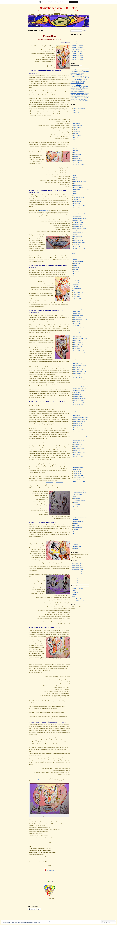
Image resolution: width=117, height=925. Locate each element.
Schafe (75, 97)
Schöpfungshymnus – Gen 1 (78, 280)
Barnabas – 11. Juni (77, 313)
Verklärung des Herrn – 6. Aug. (79, 246)
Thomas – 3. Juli (76, 479)
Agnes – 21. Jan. (76, 296)
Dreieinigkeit (84, 74)
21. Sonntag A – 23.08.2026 (77, 41)
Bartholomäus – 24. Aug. (78, 315)
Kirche (75, 86)
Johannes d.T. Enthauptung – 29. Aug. (80, 386)
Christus (79, 74)
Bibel (39, 14)
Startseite (32, 14)
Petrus (87, 93)
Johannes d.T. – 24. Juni (78, 222)
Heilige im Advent (76, 359)
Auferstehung (74, 71)
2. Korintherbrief (76, 123)
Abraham (75, 129)
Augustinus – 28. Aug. (77, 309)
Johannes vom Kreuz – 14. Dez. (79, 388)
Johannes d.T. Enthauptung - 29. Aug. (79, 600)
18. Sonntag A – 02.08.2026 (77, 47)
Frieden (72, 77)
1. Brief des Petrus (76, 112)
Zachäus (74, 193)
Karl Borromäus (49, 482)
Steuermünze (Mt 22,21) (78, 187)
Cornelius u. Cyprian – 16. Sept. (79, 332)
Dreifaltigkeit (73, 76)
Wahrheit (78, 100)
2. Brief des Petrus (76, 121)
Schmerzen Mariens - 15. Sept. (78, 598)
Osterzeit (83, 91)
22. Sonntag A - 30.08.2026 (77, 588)
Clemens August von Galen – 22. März (80, 329)
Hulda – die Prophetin (77, 160)
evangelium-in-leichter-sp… (77, 575)
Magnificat (75, 265)
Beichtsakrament (76, 498)
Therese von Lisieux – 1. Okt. (79, 477)
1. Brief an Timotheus (77, 110)
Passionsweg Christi (77, 273)
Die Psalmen (75, 150)
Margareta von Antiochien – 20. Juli (80, 419)
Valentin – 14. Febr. (77, 486)
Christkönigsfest (76, 203)
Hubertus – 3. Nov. (77, 367)
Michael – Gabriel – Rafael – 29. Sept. (80, 438)
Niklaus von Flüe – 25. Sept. (78, 448)
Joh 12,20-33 (75, 166)
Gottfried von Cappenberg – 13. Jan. (80, 352)
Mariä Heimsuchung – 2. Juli (78, 232)
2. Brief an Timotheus (77, 119)
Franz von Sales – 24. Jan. (78, 344)
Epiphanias (77, 76)
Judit (74, 169)
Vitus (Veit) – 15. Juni (77, 494)
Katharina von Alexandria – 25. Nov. (80, 396)
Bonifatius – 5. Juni (77, 323)
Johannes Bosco (65, 743)
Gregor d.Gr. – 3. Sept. (77, 354)
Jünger (72, 86)
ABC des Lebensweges (77, 510)
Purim (74, 535)
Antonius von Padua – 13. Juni (79, 307)
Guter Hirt (74, 79)
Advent (76, 70)
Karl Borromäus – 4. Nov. (78, 394)
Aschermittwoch (76, 513)
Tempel (76, 99)
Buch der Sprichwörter (77, 144)
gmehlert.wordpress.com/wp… (78, 563)
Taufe (85, 97)
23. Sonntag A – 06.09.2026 (77, 36)
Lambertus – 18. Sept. (77, 406)
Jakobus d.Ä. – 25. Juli (77, 375)
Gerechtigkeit (78, 78)
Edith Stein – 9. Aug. (77, 336)
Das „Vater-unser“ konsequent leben (80, 517)
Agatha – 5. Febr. (76, 294)
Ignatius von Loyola (43, 210)
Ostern (79, 91)
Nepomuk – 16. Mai (77, 446)
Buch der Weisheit (76, 146)
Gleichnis (86, 78)
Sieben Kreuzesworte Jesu (78, 540)
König (80, 86)
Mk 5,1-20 (75, 179)
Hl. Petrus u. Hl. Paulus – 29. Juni (79, 218)
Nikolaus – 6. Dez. (77, 450)
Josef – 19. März (76, 392)
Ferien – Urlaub (76, 525)
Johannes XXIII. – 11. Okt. (78, 390)
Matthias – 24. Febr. (77, 433)
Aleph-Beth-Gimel (76, 131)
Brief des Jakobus (76, 139)
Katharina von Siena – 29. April (79, 398)
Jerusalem (73, 85)
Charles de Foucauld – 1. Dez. (79, 327)
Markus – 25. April (77, 427)
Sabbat (72, 97)
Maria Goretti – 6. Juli (77, 425)
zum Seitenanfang (50, 870)
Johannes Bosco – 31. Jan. (78, 381)
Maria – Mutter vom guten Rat (79, 421)
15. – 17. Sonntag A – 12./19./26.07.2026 (80, 49)
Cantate (79, 73)
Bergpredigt (73, 73)
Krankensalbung (76, 506)
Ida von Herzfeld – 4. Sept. (78, 369)
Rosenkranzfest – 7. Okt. (78, 240)
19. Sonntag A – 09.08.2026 (77, 45)
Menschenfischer (76, 88)
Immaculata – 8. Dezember (78, 220)
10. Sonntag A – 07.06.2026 (77, 59)
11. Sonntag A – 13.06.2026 (77, 57)
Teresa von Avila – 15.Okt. (78, 475)
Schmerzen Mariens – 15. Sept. (79, 242)
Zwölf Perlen (75, 548)
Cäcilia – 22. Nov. (76, 325)
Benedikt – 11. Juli (77, 317)
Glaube (82, 78)
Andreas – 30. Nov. (77, 302)
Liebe (87, 86)
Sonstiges (74, 14)
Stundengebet (75, 284)
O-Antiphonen (76, 271)
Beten (76, 73)
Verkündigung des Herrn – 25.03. (79, 248)
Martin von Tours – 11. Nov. (78, 429)
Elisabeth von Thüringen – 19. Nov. (80, 338)
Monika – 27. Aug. (77, 442)
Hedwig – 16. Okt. (77, 357)
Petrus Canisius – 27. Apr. (78, 458)
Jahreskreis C (80, 83)
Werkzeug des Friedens (77, 288)
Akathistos (75, 255)
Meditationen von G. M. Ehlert (58, 8)
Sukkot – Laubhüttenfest (78, 542)
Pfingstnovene (84, 94)
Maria (72, 88)
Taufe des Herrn (76, 244)
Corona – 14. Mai (76, 334)
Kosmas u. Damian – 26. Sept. (79, 402)
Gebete (50, 14)
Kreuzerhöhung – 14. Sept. (78, 226)
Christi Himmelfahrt (77, 201)
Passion (78, 93)
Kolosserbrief (76, 171)
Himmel (72, 81)
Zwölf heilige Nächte (77, 546)
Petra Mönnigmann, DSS (78, 456)
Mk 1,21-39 (75, 177)
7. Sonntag (72, 69)
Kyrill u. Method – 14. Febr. (78, 404)
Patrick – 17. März (76, 454)
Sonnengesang (76, 282)
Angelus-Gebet (76, 257)
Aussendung (80, 71)
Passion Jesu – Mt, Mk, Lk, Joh (79, 181)
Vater (75, 101)
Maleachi (75, 173)
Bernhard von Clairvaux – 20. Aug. (80, 319)
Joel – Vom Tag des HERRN (78, 164)
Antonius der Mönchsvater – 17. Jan (80, 305)
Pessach (74, 533)
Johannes (83, 85)
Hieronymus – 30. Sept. (77, 363)
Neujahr (72, 91)
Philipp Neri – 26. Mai (77, 463)
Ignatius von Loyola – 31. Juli (79, 373)
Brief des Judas (76, 141)
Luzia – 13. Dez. (76, 415)
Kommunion (77, 504)
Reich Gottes (86, 96)
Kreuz (77, 86)
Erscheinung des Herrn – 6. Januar (80, 209)
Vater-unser (75, 286)
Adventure (79, 69)
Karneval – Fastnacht (77, 531)
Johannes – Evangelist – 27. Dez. (79, 379)
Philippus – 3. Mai (76, 465)
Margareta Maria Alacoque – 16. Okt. (80, 417)
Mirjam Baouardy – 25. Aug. (78, 440)
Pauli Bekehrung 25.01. (77, 236)
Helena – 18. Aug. (76, 361)
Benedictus (75, 259)
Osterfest (75, 91)
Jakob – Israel (76, 162)
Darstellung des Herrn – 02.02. (79, 205)
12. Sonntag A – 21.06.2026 (77, 55)
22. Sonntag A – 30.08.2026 (77, 39)
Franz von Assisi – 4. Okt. (78, 342)
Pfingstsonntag (73, 96)
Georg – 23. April (76, 348)
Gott (72, 79)
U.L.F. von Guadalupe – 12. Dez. (79, 481)
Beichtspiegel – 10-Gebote (80, 500)
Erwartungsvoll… (76, 523)
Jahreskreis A (83, 81)
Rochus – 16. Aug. (77, 469)
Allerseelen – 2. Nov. (77, 199)
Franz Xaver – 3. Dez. (77, 346)
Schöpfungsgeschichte (77, 185)
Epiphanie (82, 76)
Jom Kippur (75, 529)
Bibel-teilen (75, 133)
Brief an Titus (76, 137)
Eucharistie (75, 502)
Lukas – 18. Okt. (76, 413)
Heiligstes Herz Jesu (77, 216)
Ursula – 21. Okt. (76, 483)
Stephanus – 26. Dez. (77, 473)
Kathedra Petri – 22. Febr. (78, 224)
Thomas (78, 99)
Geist (74, 78)
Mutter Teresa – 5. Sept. (77, 444)
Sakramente (64, 14)
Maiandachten (76, 267)
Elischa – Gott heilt (77, 154)
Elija (74, 152)
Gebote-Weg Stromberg (77, 527)
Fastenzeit (86, 76)
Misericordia (76, 89)
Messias (72, 89)
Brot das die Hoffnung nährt (80, 213)
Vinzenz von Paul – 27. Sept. (78, 490)
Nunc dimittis (75, 269)
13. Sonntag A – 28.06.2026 (77, 53)
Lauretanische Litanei (77, 263)
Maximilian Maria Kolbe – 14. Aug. (80, 436)
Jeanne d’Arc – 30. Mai (77, 377)
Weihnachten (84, 101)
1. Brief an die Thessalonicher (79, 108)
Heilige (57, 14)
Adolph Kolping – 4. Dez (78, 292)
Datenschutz (75, 519)
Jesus (78, 84)
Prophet (82, 96)
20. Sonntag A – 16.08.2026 (77, 43)
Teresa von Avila (42, 780)
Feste (44, 14)
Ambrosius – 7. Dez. (77, 300)
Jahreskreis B (74, 83)
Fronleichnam (76, 212)
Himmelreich (76, 81)
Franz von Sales (59, 482)
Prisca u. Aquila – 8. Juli (78, 467)
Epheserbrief (75, 156)
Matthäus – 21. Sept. (77, 431)
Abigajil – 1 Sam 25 (77, 127)
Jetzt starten (73, 2)
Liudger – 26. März (77, 411)
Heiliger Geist (82, 79)
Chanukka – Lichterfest (77, 515)
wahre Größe (75, 544)
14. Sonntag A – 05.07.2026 (77, 51)
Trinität (82, 99)
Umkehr (72, 101)
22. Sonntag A (74, 594)
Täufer (84, 99)
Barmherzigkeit (86, 71)
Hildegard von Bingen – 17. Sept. (79, 365)
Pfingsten (73, 94)
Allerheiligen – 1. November (78, 197)
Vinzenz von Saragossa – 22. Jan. (79, 492)
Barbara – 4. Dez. (76, 311)
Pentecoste (82, 93)
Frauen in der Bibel (77, 158)
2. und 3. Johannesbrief (77, 125)
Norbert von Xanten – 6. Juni (79, 452)
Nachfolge (81, 89)
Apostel (83, 70)
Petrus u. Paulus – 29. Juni (78, 461)
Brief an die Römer (77, 135)
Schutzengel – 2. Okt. (77, 471)
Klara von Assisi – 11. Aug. (78, 400)
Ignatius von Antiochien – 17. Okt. (80, 371)
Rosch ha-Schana (76, 538)
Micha (74, 175)
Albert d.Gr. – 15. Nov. (77, 298)
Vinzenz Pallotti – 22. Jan (78, 488)
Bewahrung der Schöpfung (78, 261)
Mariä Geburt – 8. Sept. (77, 423)
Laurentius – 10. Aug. (77, 409)
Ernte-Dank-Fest (76, 207)
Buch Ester (75, 148)
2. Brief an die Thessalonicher (79, 117)
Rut (74, 183)
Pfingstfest (78, 94)
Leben (84, 86)
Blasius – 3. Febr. (76, 321)
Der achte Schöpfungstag (78, 521)
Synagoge (81, 97)
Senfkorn (77, 97)
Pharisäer (78, 96)
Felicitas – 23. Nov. (77, 340)
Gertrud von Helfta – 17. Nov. (79, 350)
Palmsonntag (74, 93)
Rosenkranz (75, 277)
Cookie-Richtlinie (36, 922)
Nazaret (85, 89)
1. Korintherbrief (76, 114)
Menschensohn (84, 88)
